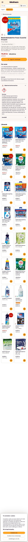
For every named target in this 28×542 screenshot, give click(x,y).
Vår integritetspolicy (8, 529)
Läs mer (3, 77)
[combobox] (10, 5)
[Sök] (2, 5)
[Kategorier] (2, 2)
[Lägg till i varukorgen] (11, 149)
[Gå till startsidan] (14, 2)
